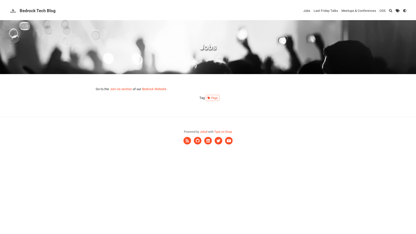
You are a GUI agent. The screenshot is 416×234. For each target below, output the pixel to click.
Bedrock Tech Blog (38, 10)
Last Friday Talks (326, 11)
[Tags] (398, 11)
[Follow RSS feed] (187, 140)
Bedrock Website (154, 89)
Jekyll (203, 131)
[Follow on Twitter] (219, 140)
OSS (382, 11)
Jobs (306, 11)
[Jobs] (404, 11)
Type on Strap (223, 131)
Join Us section (121, 89)
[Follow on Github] (198, 140)
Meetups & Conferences (358, 11)
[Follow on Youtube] (229, 140)
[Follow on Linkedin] (208, 140)
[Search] (390, 11)
